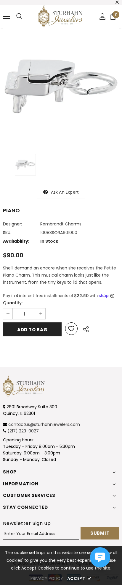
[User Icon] (102, 16)
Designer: (12, 224)
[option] (61, 86)
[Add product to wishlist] (71, 328)
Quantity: (13, 303)
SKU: (7, 233)
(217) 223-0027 (23, 431)
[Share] (84, 328)
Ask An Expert (65, 192)
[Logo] (60, 16)
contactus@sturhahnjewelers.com (44, 424)
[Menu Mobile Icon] (6, 16)
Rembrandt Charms (60, 224)
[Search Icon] (19, 16)
